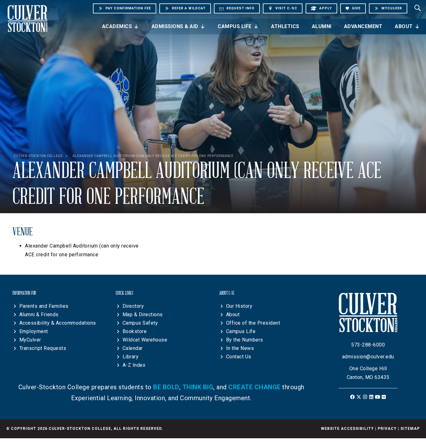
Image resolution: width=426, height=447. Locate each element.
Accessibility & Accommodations (57, 323)
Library (131, 357)
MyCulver (30, 340)
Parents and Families (44, 306)
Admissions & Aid (175, 26)
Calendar (133, 348)
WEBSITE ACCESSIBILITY (347, 428)
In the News (240, 348)
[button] (352, 397)
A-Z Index (134, 365)
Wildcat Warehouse (145, 340)
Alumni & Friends (39, 314)
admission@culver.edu (368, 357)
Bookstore (135, 331)
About (404, 26)
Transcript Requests (42, 348)
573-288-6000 (368, 345)
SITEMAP (410, 428)
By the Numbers (244, 340)
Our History (239, 306)
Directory (133, 306)
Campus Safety (140, 323)
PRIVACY (387, 428)
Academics (117, 26)
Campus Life (235, 26)
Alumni (322, 26)
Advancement (363, 26)
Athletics (285, 26)
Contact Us (238, 357)
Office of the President (253, 323)
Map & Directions (143, 314)
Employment (33, 331)
